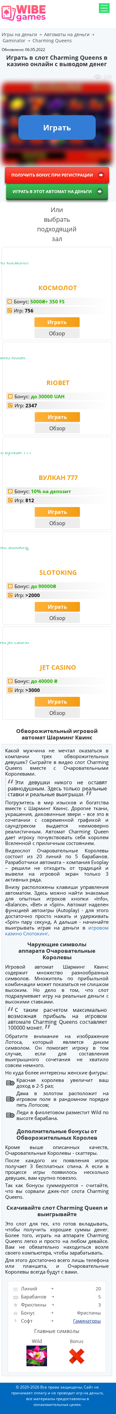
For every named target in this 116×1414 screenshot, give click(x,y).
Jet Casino (58, 667)
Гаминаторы (87, 1321)
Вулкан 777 (58, 477)
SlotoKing (58, 572)
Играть (57, 322)
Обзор (57, 333)
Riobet (58, 382)
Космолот (57, 287)
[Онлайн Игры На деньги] (23, 22)
